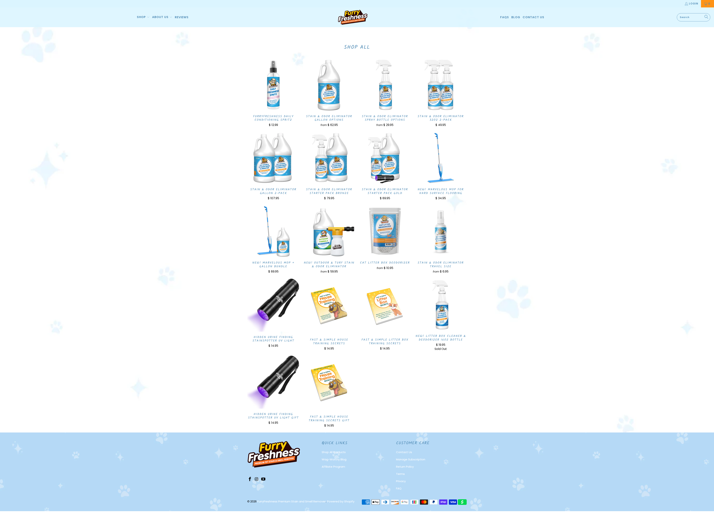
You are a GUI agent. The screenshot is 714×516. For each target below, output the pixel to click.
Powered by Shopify (340, 501)
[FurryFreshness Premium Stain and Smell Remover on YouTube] (263, 479)
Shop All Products (334, 452)
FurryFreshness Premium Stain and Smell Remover (291, 501)
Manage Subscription (410, 459)
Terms (400, 474)
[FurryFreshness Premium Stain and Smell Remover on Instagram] (257, 479)
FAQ (398, 488)
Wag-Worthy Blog (334, 459)
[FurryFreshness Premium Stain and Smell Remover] (353, 17)
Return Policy (405, 467)
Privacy (401, 481)
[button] (143, 17)
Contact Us (404, 452)
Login (693, 3)
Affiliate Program (333, 467)
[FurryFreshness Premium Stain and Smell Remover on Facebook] (250, 479)
